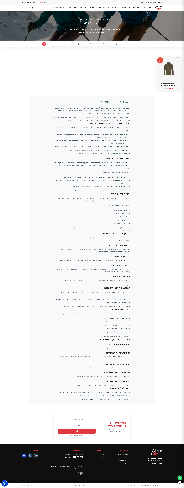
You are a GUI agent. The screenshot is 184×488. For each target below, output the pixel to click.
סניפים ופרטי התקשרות (134, 485)
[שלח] (77, 431)
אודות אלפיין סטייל (123, 454)
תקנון (126, 457)
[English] (42, 2)
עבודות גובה (115, 7)
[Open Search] (22, 7)
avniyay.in (77, 485)
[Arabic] (45, 2)
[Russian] (34, 2)
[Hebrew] (37, 2)
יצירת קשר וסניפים (123, 460)
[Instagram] (25, 2)
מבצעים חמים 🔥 (59, 7)
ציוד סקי (91, 7)
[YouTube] (28, 2)
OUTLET (76, 7)
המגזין (102, 454)
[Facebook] (22, 2)
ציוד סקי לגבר (88, 19)
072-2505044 (154, 463)
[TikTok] (31, 2)
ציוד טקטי (106, 7)
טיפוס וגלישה (126, 7)
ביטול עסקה (124, 469)
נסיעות (99, 7)
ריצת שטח (83, 7)
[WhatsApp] (179, 477)
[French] (40, 2)
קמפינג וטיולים (147, 7)
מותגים (69, 7)
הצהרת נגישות (124, 466)
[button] (178, 88)
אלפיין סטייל (104, 19)
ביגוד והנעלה (136, 7)
